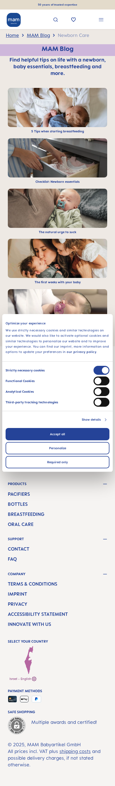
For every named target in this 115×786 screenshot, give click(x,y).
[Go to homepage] (14, 20)
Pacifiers (19, 494)
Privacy (17, 604)
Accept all (57, 434)
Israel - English (20, 679)
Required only (57, 462)
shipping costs (75, 751)
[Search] (56, 20)
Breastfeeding (26, 514)
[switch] (101, 380)
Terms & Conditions (32, 584)
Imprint (17, 594)
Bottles (18, 504)
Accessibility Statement (38, 614)
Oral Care (20, 524)
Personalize (57, 448)
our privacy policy (81, 352)
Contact (18, 549)
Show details (91, 420)
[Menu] (101, 20)
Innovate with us (29, 624)
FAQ (12, 559)
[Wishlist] (73, 20)
